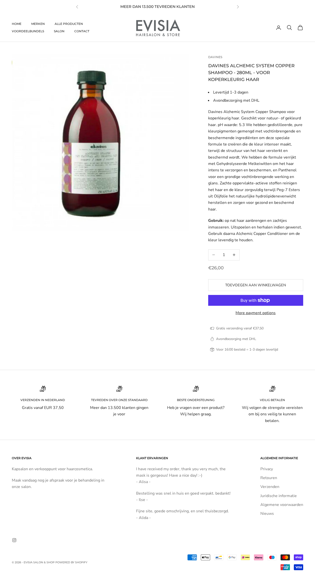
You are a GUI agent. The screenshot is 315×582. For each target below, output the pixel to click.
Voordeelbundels (28, 31)
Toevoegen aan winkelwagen (255, 285)
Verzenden (269, 486)
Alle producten (69, 24)
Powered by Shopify (71, 562)
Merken (38, 24)
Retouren (268, 478)
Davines (215, 57)
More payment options (256, 313)
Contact (81, 31)
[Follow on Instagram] (14, 540)
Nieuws (267, 513)
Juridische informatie (278, 496)
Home (16, 24)
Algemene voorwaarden (281, 504)
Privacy (266, 469)
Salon (59, 31)
